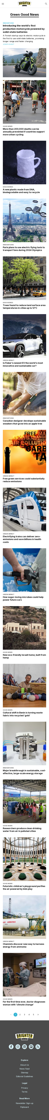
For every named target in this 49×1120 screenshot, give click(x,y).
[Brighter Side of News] (24, 4)
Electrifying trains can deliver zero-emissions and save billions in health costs (22, 539)
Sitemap (24, 1072)
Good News (7, 126)
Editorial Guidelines (24, 1076)
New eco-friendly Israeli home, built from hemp (24, 656)
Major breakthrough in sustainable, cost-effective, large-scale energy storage (24, 771)
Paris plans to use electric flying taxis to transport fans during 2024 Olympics (24, 248)
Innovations (8, 23)
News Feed (24, 1069)
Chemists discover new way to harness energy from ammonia (23, 945)
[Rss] (37, 1046)
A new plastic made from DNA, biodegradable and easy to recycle (21, 191)
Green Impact (8, 360)
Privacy (24, 1088)
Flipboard (24, 1107)
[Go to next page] (38, 1015)
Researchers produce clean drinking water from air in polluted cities (22, 829)
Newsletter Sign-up (24, 1103)
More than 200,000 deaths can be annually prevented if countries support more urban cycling (24, 132)
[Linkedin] (24, 1046)
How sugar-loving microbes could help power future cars (23, 598)
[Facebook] (11, 1046)
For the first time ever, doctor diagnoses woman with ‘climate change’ (24, 1003)
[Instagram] (17, 1046)
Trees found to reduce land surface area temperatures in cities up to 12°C (24, 306)
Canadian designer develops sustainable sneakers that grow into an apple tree (24, 422)
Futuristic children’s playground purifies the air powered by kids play (24, 887)
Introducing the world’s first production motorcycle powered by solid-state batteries (24, 28)
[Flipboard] (31, 1046)
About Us (24, 1065)
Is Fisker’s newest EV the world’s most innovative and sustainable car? (23, 364)
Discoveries (8, 187)
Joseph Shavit (8, 44)
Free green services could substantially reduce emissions (24, 480)
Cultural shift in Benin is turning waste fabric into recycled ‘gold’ (23, 714)
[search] (46, 3)
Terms (24, 1092)
